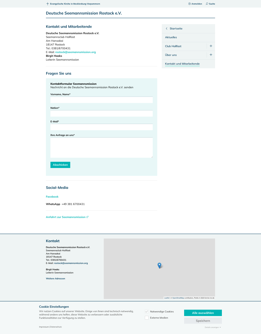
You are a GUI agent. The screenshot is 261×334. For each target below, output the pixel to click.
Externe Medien (159, 317)
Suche (212, 3)
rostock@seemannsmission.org (76, 52)
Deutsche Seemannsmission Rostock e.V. (84, 13)
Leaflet (166, 298)
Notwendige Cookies (162, 311)
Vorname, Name (60, 94)
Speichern (203, 321)
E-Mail (54, 121)
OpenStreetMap (178, 298)
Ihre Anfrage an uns (62, 135)
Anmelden (197, 3)
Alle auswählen (203, 313)
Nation (54, 107)
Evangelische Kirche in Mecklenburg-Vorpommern (75, 3)
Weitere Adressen (55, 278)
